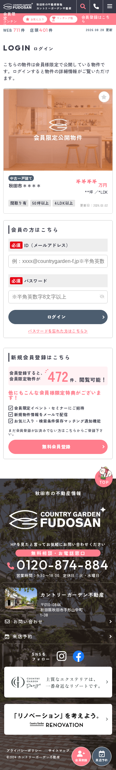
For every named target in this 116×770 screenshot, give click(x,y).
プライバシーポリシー (24, 750)
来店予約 (102, 760)
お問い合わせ (28, 621)
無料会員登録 (56, 446)
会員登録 (81, 760)
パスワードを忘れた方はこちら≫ (58, 331)
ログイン (56, 316)
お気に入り (37, 19)
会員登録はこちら (96, 19)
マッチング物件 (62, 19)
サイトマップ (59, 750)
